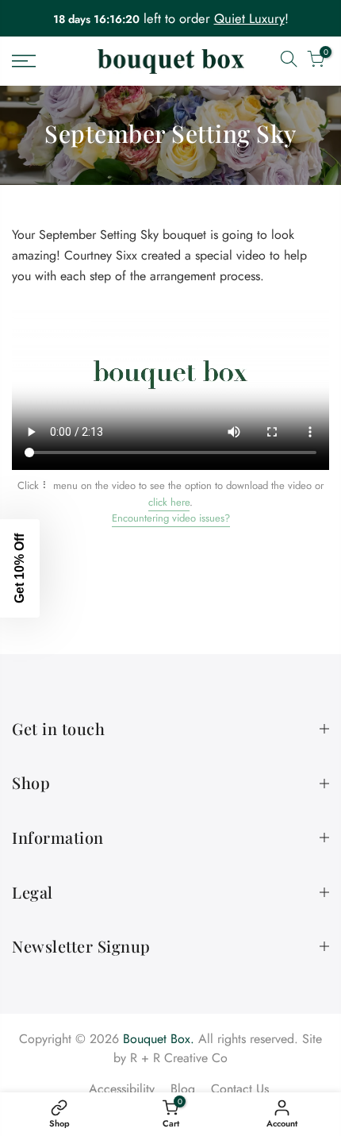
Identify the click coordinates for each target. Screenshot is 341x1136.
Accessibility (122, 1089)
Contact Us (240, 1089)
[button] (20, 568)
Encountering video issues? (171, 518)
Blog (182, 1089)
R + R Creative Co (179, 1058)
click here (169, 502)
